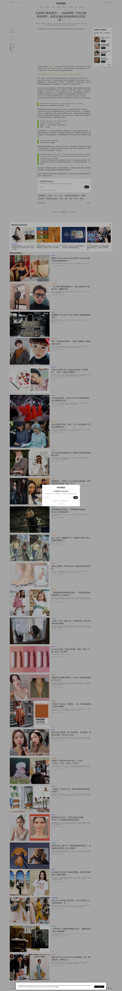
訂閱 (75, 497)
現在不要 (61, 503)
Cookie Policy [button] (31, 986)
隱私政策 (67, 500)
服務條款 (63, 500)
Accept (99, 986)
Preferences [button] (57, 986)
